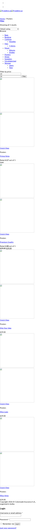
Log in (17, 524)
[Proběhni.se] (11, 11)
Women (8, 63)
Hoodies (12, 42)
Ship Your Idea (5, 328)
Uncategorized (10, 61)
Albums (12, 50)
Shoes (7, 57)
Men (6, 44)
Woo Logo (4, 412)
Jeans (11, 65)
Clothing (8, 39)
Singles (12, 52)
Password (4, 519)
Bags (6, 35)
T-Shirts (12, 46)
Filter (24, 76)
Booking (8, 37)
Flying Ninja (4, 156)
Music (7, 48)
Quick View (4, 148)
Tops (11, 68)
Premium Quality (7, 242)
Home (2, 19)
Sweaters (8, 59)
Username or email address (11, 513)
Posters (8, 55)
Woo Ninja (4, 496)
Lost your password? (8, 528)
